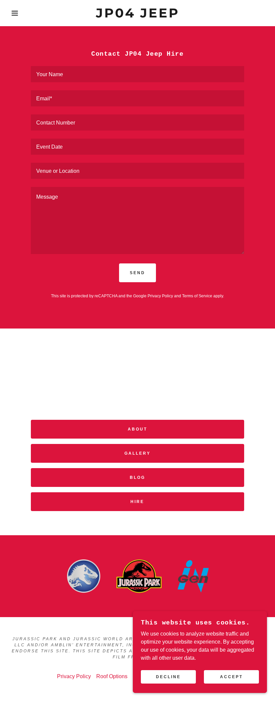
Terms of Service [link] (197, 296)
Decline (168, 676)
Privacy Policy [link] (160, 296)
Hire (137, 501)
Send (137, 272)
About (137, 429)
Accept (231, 676)
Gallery (137, 453)
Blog (137, 477)
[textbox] (137, 74)
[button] (13, 13)
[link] (137, 15)
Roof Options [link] (111, 676)
